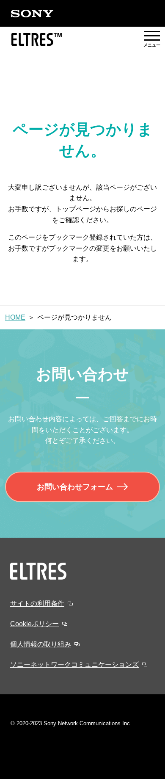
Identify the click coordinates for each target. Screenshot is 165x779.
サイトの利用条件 (37, 603)
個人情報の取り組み (40, 644)
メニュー (152, 39)
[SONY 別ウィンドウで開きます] (32, 13)
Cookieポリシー (34, 624)
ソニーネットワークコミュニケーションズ (74, 664)
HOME (15, 317)
